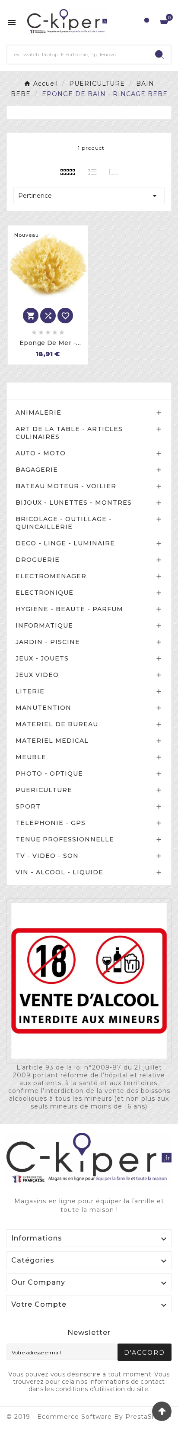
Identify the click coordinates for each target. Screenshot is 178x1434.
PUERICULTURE (44, 790)
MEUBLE (31, 757)
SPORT (28, 806)
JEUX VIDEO (37, 675)
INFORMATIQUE (44, 625)
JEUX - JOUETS (42, 658)
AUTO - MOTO (41, 453)
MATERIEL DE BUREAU (57, 724)
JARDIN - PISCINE (48, 642)
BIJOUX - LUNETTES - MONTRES (74, 502)
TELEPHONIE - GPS (51, 823)
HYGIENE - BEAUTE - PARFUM (69, 609)
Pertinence (89, 195)
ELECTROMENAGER (51, 576)
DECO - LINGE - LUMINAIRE (65, 543)
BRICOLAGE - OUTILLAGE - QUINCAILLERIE (64, 523)
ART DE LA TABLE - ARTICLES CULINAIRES (69, 433)
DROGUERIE (38, 560)
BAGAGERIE (37, 470)
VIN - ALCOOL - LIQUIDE (59, 872)
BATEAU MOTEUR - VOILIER (66, 486)
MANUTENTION (43, 708)
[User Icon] (147, 22)
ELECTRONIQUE (44, 592)
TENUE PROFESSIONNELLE (65, 839)
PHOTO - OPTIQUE (49, 773)
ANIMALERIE (38, 412)
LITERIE (30, 691)
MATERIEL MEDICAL (52, 740)
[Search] (159, 54)
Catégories (37, 391)
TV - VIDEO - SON (47, 856)
